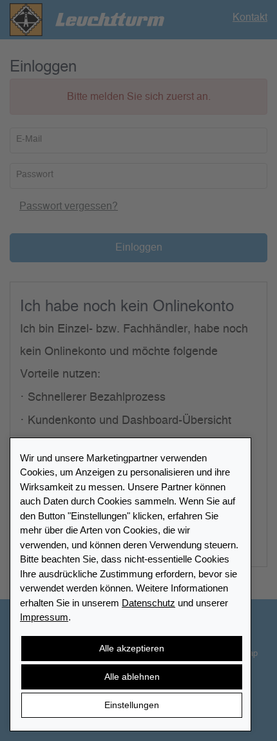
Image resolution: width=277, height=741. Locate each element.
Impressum (44, 616)
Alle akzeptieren (131, 648)
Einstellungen (131, 705)
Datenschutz (148, 602)
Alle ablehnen (132, 676)
